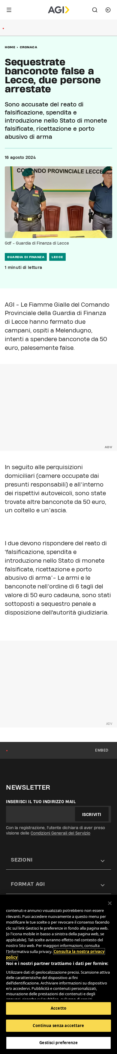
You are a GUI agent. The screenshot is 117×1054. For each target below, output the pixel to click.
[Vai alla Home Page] (59, 10)
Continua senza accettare (58, 1025)
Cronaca (29, 47)
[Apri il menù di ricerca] (95, 10)
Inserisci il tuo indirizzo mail (41, 801)
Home (10, 47)
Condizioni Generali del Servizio (60, 833)
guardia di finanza (25, 257)
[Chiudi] (109, 903)
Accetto (58, 1008)
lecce (57, 257)
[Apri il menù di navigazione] (9, 10)
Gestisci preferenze (58, 1042)
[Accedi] (108, 10)
